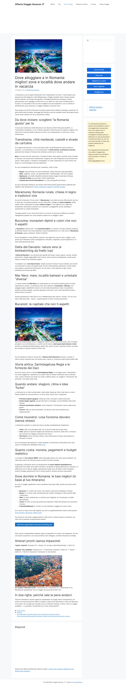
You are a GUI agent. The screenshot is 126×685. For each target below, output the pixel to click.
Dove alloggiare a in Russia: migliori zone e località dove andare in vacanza (38, 614)
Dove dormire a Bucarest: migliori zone (28, 513)
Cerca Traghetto (99, 86)
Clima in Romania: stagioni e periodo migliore (49, 187)
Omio (43, 445)
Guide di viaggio (104, 4)
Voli (59, 4)
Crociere (93, 4)
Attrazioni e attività (81, 4)
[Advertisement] (63, 21)
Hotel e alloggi (68, 4)
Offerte (52, 4)
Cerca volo (99, 75)
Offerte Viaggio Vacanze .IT (29, 4)
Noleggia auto (99, 92)
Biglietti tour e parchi (99, 81)
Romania (19, 612)
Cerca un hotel (99, 70)
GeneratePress (78, 682)
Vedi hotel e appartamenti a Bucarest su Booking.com (34, 524)
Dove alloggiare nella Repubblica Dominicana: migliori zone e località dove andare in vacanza (43, 616)
